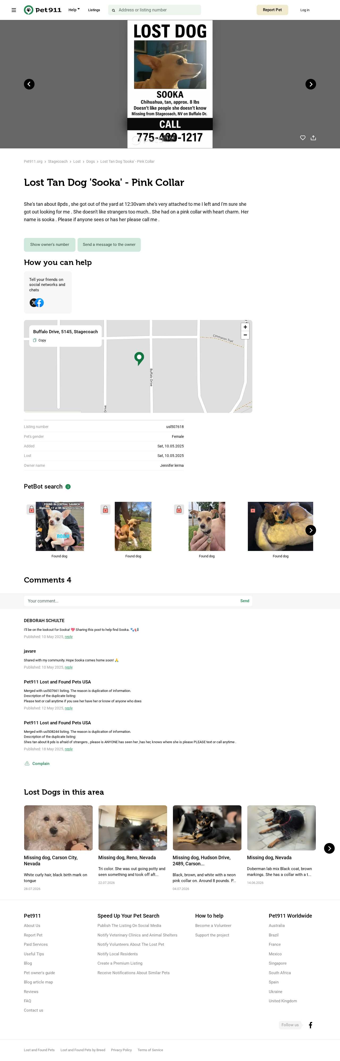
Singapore (278, 963)
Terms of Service (150, 1050)
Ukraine (275, 991)
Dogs (90, 161)
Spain (274, 982)
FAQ (27, 1001)
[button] (139, 359)
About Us (32, 925)
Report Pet (272, 9)
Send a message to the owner (109, 244)
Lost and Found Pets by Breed (83, 1050)
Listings (94, 10)
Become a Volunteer (213, 925)
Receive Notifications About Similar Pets (133, 972)
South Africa (280, 972)
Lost (77, 161)
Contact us (33, 1010)
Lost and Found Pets (39, 1050)
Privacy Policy (121, 1050)
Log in (304, 10)
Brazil (274, 935)
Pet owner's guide (39, 972)
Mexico (275, 954)
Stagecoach (58, 161)
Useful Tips (34, 954)
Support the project (212, 935)
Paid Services (36, 944)
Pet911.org (33, 161)
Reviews (31, 991)
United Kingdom (283, 1001)
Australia (277, 925)
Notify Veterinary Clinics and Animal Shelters (137, 935)
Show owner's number (49, 244)
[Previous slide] (29, 84)
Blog (28, 963)
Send (244, 600)
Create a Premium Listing (119, 963)
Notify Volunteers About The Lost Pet (130, 944)
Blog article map (38, 982)
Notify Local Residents (117, 954)
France (275, 944)
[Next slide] (310, 84)
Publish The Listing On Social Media (129, 925)
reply (69, 637)
